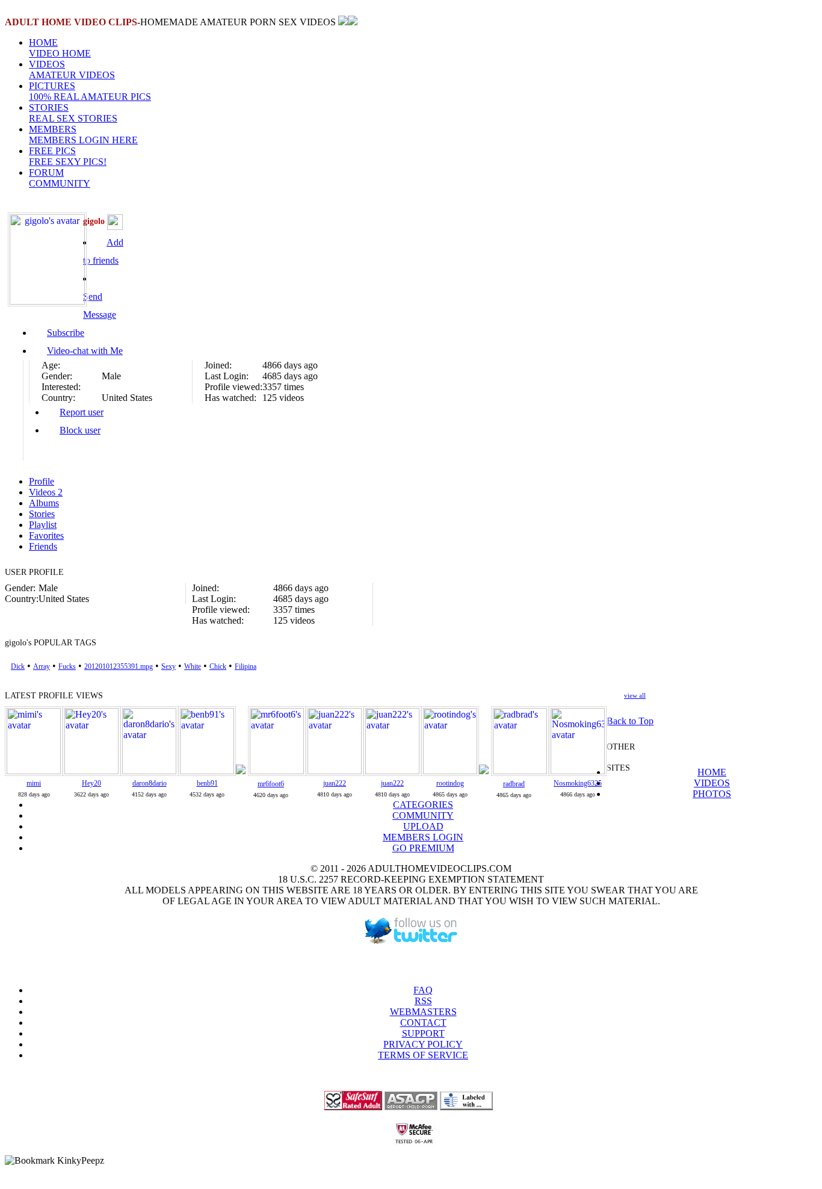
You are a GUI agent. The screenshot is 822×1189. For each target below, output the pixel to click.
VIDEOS (72, 69)
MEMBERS (83, 134)
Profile (41, 481)
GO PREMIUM (423, 848)
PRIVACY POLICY (423, 1044)
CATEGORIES (423, 804)
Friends (43, 546)
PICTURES (90, 91)
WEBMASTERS (423, 1012)
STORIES (73, 112)
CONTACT (423, 1022)
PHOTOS (712, 794)
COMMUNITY (423, 815)
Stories (42, 514)
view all (635, 695)
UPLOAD (423, 826)
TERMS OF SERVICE (423, 1055)
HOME (60, 47)
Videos (46, 492)
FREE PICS (68, 156)
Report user (82, 412)
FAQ (423, 990)
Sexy (168, 666)
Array (41, 666)
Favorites (46, 535)
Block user (80, 430)
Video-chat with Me (85, 351)
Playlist (43, 525)
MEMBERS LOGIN (423, 837)
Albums (44, 503)
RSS (423, 1001)
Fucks (67, 666)
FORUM (59, 177)
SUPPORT (423, 1033)
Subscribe (65, 333)
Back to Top (630, 721)
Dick (18, 666)
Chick (217, 666)
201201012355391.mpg (118, 666)
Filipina (245, 666)
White (192, 666)
